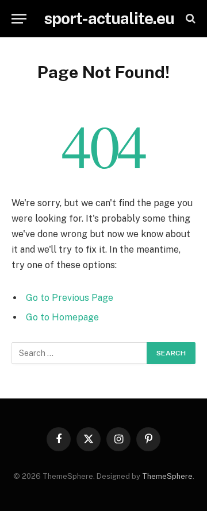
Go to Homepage (62, 317)
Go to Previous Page (69, 297)
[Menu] (19, 19)
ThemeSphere (167, 476)
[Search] (189, 19)
